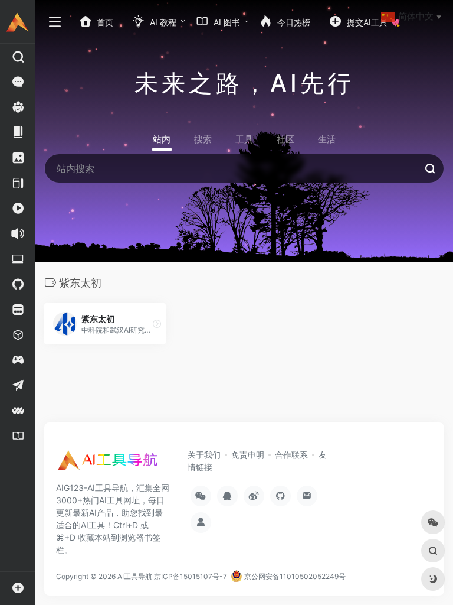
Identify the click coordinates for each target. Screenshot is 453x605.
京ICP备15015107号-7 (190, 576)
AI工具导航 (134, 576)
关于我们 (204, 455)
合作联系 (291, 455)
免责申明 (247, 455)
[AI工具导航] (109, 464)
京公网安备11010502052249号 (294, 576)
